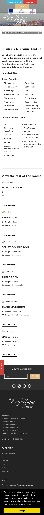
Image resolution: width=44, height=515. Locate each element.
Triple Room (10, 277)
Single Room (10, 337)
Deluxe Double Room (16, 247)
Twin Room (9, 217)
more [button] (29, 504)
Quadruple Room (13, 307)
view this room (9, 205)
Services (5, 460)
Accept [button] (22, 511)
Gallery (4, 468)
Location (5, 457)
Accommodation (8, 453)
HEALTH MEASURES (15, 2)
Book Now (30, 2)
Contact (5, 464)
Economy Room (12, 187)
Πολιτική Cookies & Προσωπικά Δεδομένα (17, 485)
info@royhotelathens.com (17, 433)
